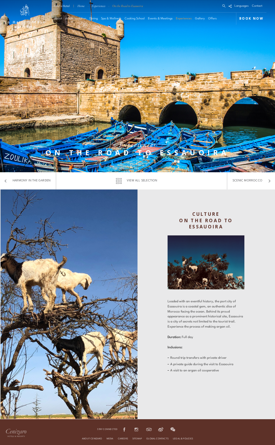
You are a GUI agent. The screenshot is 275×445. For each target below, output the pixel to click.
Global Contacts (157, 439)
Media (110, 439)
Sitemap (137, 439)
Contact (257, 6)
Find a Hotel (62, 6)
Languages (241, 6)
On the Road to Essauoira (127, 6)
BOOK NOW (251, 18)
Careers (123, 439)
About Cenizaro (92, 439)
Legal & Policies (183, 439)
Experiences (98, 6)
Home (81, 6)
